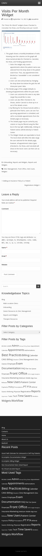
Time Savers (25, 396)
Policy (11, 387)
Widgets (4, 172)
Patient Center (28, 382)
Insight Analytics (35, 374)
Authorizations (30, 350)
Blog (3, 299)
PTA (29, 386)
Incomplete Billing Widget (10, 461)
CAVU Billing (7, 359)
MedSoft (5, 443)
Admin (15, 345)
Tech (15, 396)
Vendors (35, 396)
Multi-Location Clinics (10, 303)
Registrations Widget (31, 185)
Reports (35, 391)
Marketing (14, 378)
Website (4, 265)
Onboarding (8, 162)
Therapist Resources (10, 319)
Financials (5, 374)
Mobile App (30, 378)
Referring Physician (13, 392)
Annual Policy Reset (24, 346)
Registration (26, 391)
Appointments (16, 350)
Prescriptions (18, 387)
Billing (25, 355)
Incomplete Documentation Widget (14, 457)
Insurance (5, 378)
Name (4, 248)
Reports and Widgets (20, 162)
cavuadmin (34, 19)
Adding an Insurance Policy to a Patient (16, 181)
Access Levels (6, 346)
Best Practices (12, 355)
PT (24, 386)
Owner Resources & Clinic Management (17, 311)
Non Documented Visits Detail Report (15, 465)
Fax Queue (32, 369)
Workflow (17, 400)
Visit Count (31, 169)
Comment (5, 209)
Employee (11, 364)
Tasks (10, 396)
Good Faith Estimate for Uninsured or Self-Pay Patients (21, 453)
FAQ (23, 368)
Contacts (5, 431)
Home (4, 435)
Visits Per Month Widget (15, 13)
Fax (27, 368)
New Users (14, 382)
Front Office (22, 169)
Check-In (16, 360)
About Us (5, 439)
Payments (5, 387)
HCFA (29, 374)
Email (4, 256)
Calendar (34, 355)
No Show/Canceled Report (11, 469)
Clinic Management (10, 169)
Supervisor (5, 396)
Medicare (22, 378)
